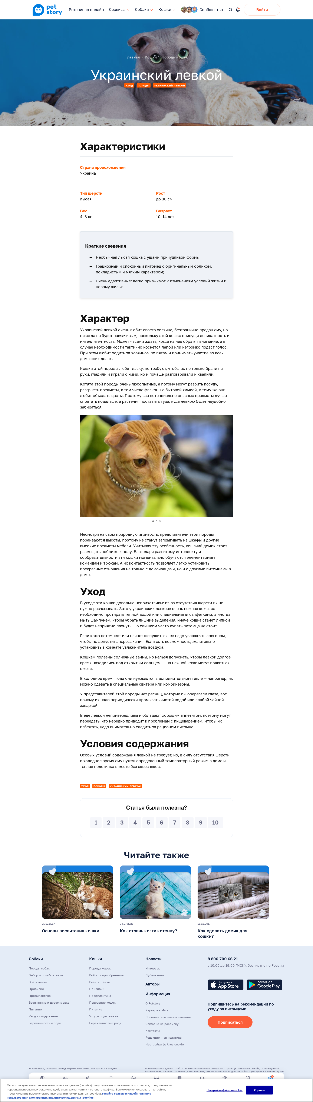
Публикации (154, 975)
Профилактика (40, 995)
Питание (35, 1009)
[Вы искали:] (230, 9)
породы (143, 85)
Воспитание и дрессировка (49, 1002)
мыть (84, 620)
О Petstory (153, 1003)
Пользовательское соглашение (168, 1017)
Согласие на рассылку (162, 1024)
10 (215, 822)
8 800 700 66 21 (223, 958)
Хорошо (259, 1090)
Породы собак (39, 968)
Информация (157, 993)
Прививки (36, 989)
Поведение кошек (102, 1002)
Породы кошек (100, 968)
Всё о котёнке (99, 982)
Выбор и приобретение (46, 975)
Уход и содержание (43, 1016)
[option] (156, 466)
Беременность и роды (45, 1023)
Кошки (95, 958)
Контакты (152, 1030)
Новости (153, 958)
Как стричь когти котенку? (148, 930)
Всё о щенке (38, 982)
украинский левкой (169, 85)
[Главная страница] (47, 15)
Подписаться (230, 1022)
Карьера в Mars (156, 1010)
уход (129, 85)
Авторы (152, 984)
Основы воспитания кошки (70, 930)
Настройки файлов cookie (225, 1090)
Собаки (36, 958)
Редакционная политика (163, 1037)
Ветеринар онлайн (86, 9)
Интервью (152, 968)
